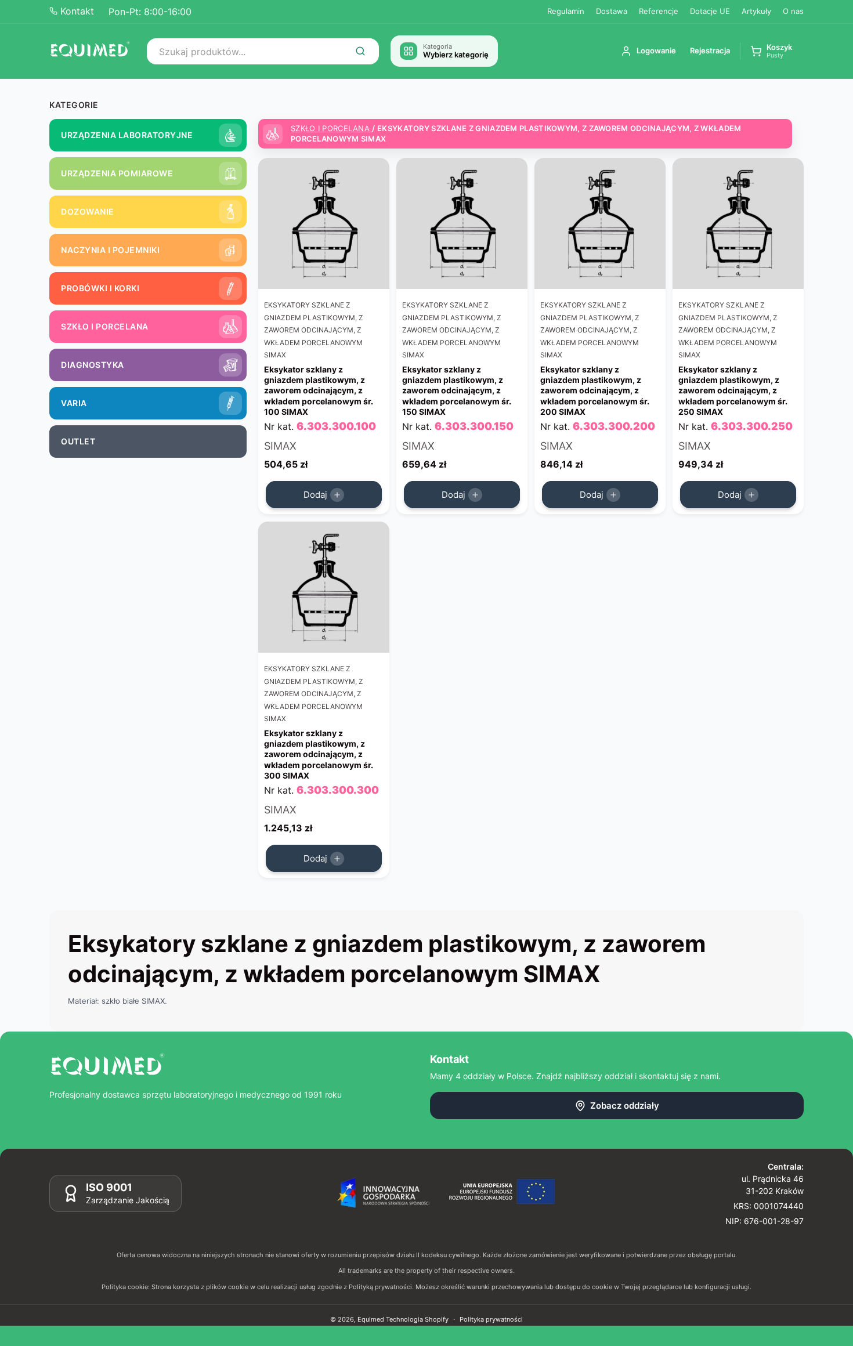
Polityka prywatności (491, 1319)
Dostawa (611, 11)
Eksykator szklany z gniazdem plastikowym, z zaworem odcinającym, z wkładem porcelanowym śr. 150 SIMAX (456, 390)
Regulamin (565, 11)
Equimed (370, 1319)
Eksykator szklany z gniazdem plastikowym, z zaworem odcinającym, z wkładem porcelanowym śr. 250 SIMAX (732, 390)
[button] (771, 51)
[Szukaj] (360, 51)
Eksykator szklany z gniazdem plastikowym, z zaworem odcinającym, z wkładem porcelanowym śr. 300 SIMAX (318, 754)
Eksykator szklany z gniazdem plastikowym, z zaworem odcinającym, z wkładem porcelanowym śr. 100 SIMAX (318, 390)
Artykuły (756, 11)
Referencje (658, 11)
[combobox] (263, 51)
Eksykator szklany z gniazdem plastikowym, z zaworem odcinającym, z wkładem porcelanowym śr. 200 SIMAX (594, 390)
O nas (793, 11)
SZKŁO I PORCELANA (331, 128)
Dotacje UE (710, 11)
